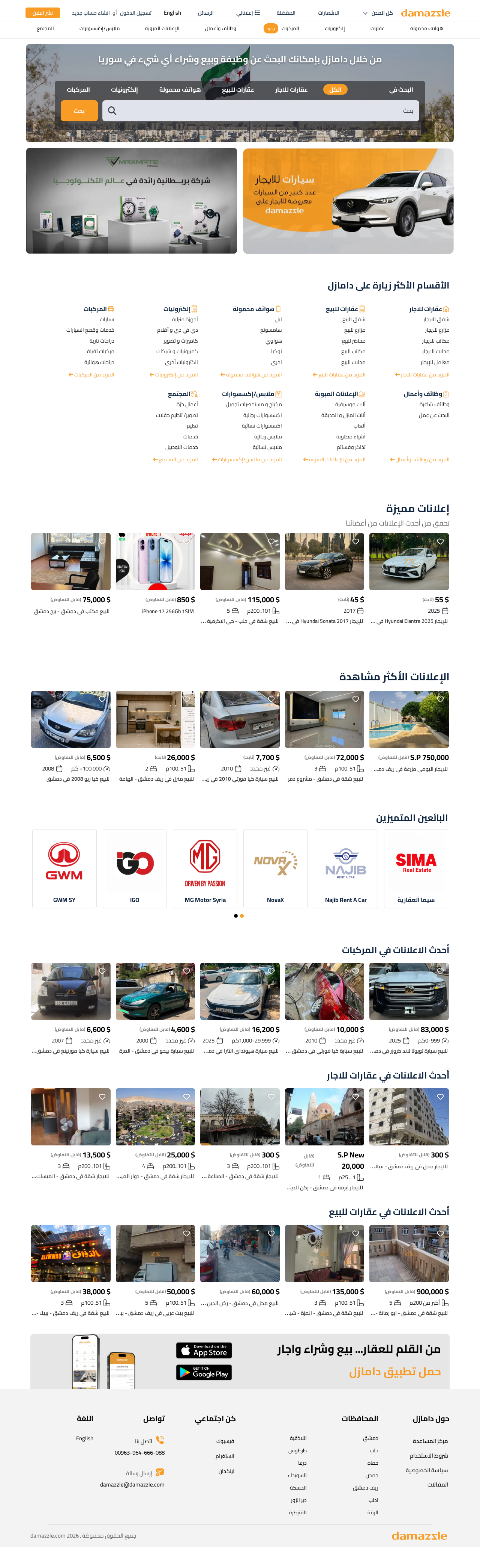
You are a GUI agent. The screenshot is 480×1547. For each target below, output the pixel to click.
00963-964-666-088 (140, 1452)
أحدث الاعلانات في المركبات (396, 950)
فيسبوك (225, 1441)
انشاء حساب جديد (91, 13)
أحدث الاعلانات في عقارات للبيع (389, 1212)
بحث (79, 110)
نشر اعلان (43, 13)
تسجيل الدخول (136, 13)
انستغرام (225, 1456)
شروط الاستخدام (429, 1455)
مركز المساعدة (430, 1440)
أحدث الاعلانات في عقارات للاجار (388, 1075)
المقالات (438, 1484)
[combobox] (268, 110)
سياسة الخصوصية (427, 1470)
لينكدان (226, 1471)
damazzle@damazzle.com (132, 1484)
